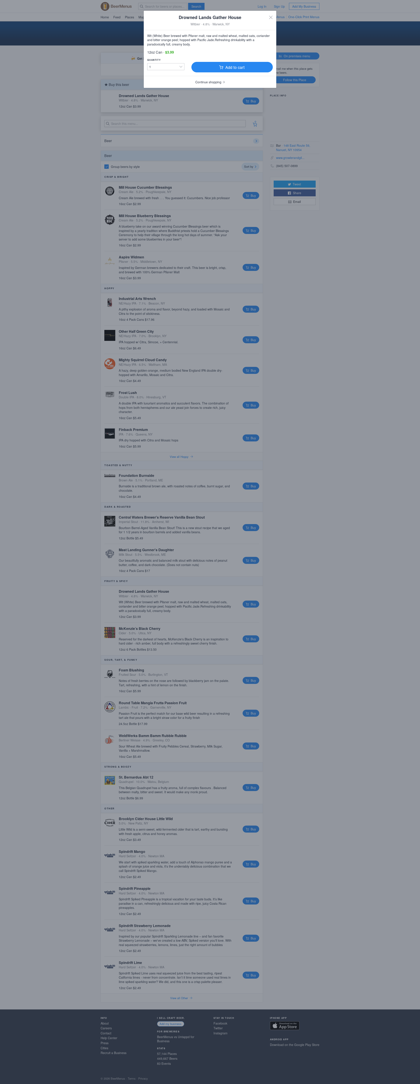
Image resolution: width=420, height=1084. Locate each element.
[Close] (271, 17)
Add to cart (234, 67)
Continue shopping (208, 82)
